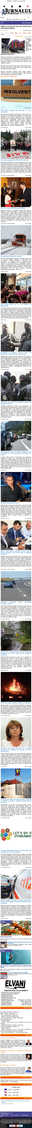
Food (3, 922)
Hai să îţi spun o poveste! (8, 1065)
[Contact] (20, 6)
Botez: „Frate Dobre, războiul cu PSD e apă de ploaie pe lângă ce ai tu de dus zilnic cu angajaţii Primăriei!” (16, 552)
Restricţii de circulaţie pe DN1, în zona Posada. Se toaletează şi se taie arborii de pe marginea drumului (16, 653)
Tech (3, 951)
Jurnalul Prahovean (27, 30)
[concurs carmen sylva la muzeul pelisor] (16, 206)
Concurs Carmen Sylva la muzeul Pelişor (13, 208)
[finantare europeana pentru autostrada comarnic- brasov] (16, 600)
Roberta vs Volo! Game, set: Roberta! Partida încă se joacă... (15, 1051)
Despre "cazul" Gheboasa (8, 1038)
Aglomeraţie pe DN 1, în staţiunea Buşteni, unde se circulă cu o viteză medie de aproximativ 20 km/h (16, 453)
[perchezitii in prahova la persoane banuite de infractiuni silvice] (16, 400)
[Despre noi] (12, 6)
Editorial (28, 1035)
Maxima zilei (27, 1077)
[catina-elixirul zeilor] (16, 935)
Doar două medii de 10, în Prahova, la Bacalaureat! (16, 305)
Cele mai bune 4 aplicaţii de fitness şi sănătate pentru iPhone (16, 966)
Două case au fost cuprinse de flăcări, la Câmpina (16, 703)
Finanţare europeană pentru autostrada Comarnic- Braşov (16, 602)
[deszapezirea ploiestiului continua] (16, 254)
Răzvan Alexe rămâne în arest (10, 503)
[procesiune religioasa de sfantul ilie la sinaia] (16, 158)
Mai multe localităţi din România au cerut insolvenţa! (16, 111)
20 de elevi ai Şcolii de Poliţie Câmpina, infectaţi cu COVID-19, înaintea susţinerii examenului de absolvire (16, 801)
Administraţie (26, 23)
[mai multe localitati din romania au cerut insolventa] (16, 109)
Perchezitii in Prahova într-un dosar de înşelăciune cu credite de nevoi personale (16, 353)
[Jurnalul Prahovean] (4, 6)
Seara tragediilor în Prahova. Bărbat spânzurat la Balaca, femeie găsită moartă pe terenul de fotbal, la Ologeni (16, 901)
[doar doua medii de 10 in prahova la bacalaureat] (16, 302)
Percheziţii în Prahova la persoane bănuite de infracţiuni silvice (16, 402)
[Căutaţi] (28, 18)
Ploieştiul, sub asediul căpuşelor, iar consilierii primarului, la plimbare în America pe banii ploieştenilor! (16, 749)
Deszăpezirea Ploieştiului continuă (11, 256)
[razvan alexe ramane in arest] (16, 501)
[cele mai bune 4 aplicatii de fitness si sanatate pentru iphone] (16, 964)
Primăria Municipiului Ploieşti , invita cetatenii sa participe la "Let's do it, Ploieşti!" (16, 851)
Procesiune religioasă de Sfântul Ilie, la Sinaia (15, 160)
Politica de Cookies (23, 1122)
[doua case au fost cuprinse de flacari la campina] (16, 701)
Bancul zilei (27, 1007)
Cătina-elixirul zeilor (6, 936)
